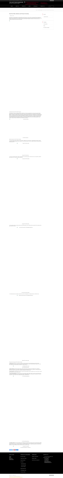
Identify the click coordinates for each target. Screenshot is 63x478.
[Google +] (52, 0)
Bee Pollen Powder (23, 456)
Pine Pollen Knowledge (46, 27)
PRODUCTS (17, 0)
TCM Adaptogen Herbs (23, 470)
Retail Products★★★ (23, 468)
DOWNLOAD (35, 6)
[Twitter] (50, 0)
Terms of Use (11, 458)
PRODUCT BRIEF (34, 458)
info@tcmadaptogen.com (44, 2)
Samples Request (11, 459)
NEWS (30, 6)
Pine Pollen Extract (23, 463)
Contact (10, 456)
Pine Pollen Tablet (23, 466)
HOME (12, 6)
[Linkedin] (53, 0)
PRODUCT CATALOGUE (35, 456)
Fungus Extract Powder (23, 458)
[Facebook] (51, 0)
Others (44, 25)
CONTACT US (14, 0)
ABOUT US (10, 0)
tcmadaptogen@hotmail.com (44, 3)
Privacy (10, 457)
